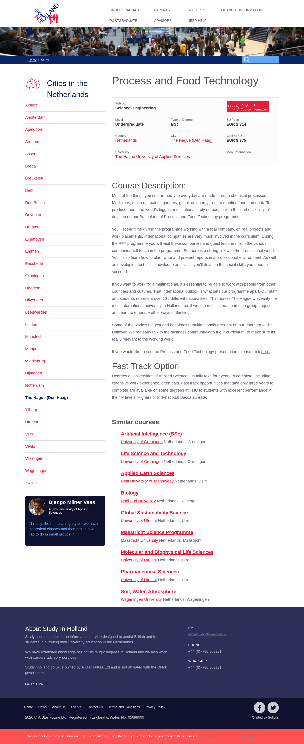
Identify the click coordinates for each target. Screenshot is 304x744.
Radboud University (138, 501)
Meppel (31, 349)
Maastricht (34, 336)
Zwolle (31, 483)
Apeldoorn (34, 129)
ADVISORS (163, 20)
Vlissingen (34, 458)
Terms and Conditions (124, 707)
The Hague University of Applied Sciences (152, 156)
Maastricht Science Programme (157, 532)
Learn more (206, 736)
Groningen (34, 276)
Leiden (31, 324)
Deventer (33, 215)
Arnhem (32, 141)
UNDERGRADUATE (125, 10)
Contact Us (95, 707)
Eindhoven (34, 239)
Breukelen (34, 178)
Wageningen (36, 470)
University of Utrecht (139, 520)
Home (32, 60)
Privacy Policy (154, 707)
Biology (129, 493)
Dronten (32, 227)
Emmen (32, 251)
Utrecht (31, 422)
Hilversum (34, 300)
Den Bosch (35, 202)
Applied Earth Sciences (147, 473)
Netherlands (126, 140)
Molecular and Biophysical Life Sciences (167, 552)
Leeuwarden (36, 312)
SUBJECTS (196, 10)
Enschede (34, 263)
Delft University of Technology (147, 481)
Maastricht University (139, 540)
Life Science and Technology (153, 453)
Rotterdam (34, 385)
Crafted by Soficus (265, 717)
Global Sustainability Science (154, 512)
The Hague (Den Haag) (192, 140)
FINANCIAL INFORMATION (241, 10)
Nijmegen (33, 373)
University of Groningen (142, 441)
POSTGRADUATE (123, 20)
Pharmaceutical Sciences (150, 571)
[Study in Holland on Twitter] (273, 708)
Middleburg (35, 361)
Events (76, 707)
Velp (29, 434)
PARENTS (162, 10)
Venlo (30, 446)
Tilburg (31, 410)
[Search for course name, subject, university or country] (261, 59)
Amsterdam (35, 117)
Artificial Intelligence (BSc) (151, 434)
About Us (59, 707)
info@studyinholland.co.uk (207, 634)
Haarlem (32, 288)
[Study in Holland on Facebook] (259, 708)
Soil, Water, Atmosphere (148, 591)
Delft (29, 190)
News (42, 707)
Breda (30, 166)
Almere (31, 105)
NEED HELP (197, 20)
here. (265, 352)
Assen (30, 154)
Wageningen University (141, 599)
